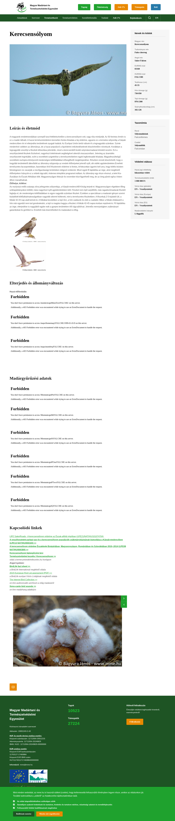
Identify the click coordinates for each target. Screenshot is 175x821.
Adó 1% (121, 7)
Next (124, 598)
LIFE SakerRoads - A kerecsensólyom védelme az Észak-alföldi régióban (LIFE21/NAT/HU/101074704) (57, 536)
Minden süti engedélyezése (49, 814)
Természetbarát (51, 18)
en (156, 18)
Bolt (156, 7)
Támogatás (139, 7)
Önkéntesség (102, 7)
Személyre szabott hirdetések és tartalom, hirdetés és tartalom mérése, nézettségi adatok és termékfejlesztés (64, 805)
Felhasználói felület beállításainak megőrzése (37, 808)
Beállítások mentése (23, 814)
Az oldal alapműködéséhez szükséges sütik (36, 801)
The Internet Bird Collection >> (23, 580)
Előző (124, 605)
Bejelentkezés (136, 18)
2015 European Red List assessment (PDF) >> (31, 573)
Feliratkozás (135, 722)
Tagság (84, 7)
